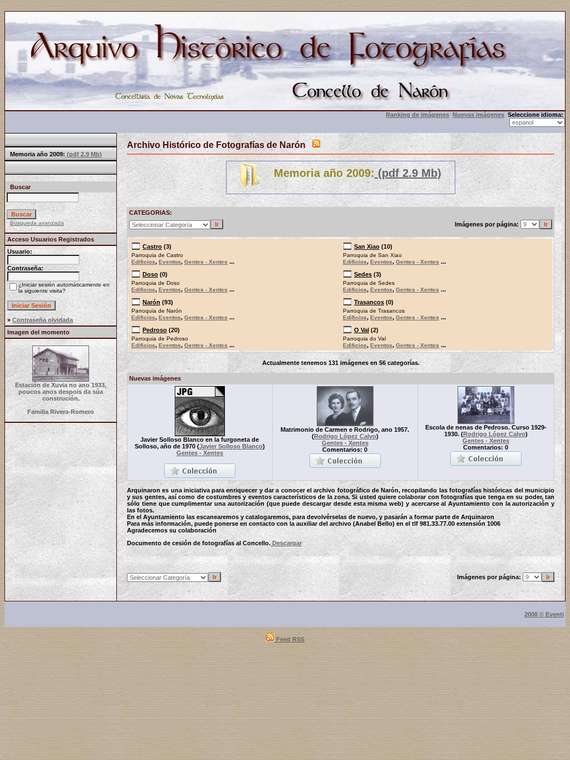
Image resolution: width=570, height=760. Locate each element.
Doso (150, 274)
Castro (152, 246)
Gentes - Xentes (206, 262)
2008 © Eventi (544, 614)
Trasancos (369, 302)
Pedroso (154, 330)
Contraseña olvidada (42, 320)
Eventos (170, 262)
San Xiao (367, 246)
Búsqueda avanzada (37, 223)
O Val (361, 330)
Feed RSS (289, 639)
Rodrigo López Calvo (345, 436)
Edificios (143, 262)
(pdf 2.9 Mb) (83, 154)
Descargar (286, 543)
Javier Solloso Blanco (231, 446)
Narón (151, 302)
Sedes (363, 274)
